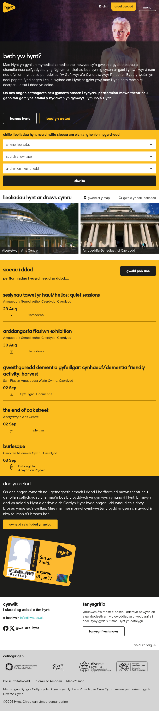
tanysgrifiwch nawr (103, 631)
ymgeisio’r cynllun (31, 508)
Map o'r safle (75, 681)
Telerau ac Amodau (48, 681)
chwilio (79, 181)
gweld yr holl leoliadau (139, 197)
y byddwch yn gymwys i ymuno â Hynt (102, 497)
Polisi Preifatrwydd (16, 681)
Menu (147, 7)
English (103, 6)
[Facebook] (5, 627)
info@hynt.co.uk (31, 617)
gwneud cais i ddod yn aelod (30, 524)
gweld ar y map (99, 197)
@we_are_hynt (24, 627)
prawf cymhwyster (89, 508)
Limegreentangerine (53, 701)
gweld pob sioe (138, 271)
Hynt (9, 7)
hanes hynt (20, 118)
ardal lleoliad (123, 6)
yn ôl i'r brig (143, 645)
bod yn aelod (58, 118)
